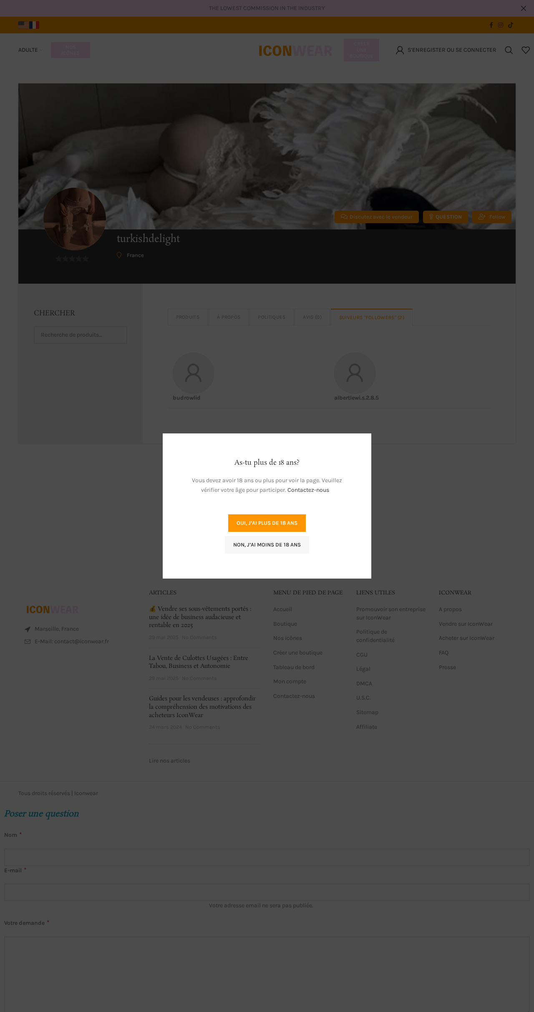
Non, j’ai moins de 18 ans (267, 544)
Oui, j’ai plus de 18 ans (267, 523)
